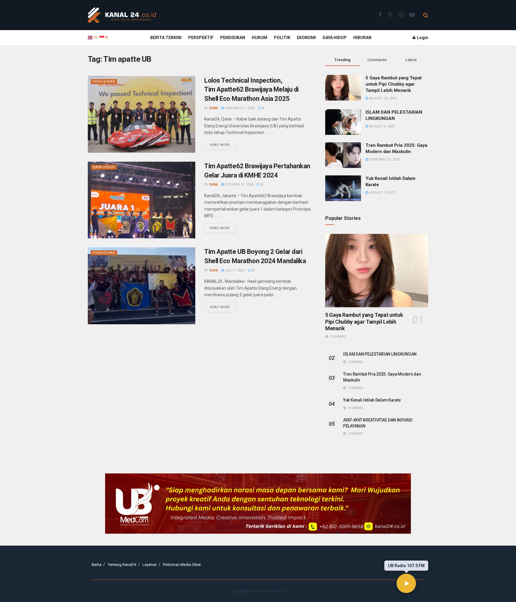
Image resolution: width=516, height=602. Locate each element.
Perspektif (201, 37)
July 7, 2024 (234, 270)
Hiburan (362, 37)
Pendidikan (232, 37)
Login (422, 37)
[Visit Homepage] (122, 15)
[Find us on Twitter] (390, 14)
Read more (223, 143)
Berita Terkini (166, 37)
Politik (282, 37)
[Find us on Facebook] (380, 15)
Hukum (259, 37)
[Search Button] (425, 15)
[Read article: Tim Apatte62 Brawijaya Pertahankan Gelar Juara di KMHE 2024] (141, 200)
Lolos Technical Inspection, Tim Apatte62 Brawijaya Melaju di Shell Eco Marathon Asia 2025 (251, 90)
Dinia (213, 108)
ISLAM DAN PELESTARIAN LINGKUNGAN (380, 354)
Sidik (213, 270)
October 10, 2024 (238, 184)
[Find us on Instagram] (401, 15)
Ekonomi (306, 37)
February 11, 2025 (239, 108)
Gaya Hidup (334, 37)
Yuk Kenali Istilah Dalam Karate (371, 400)
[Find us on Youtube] (412, 15)
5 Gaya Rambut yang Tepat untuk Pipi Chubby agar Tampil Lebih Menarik (394, 84)
